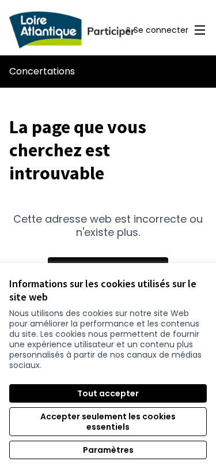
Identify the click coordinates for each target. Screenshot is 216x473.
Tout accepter (108, 393)
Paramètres (108, 450)
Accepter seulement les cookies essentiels (108, 422)
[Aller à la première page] (82, 30)
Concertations (42, 71)
